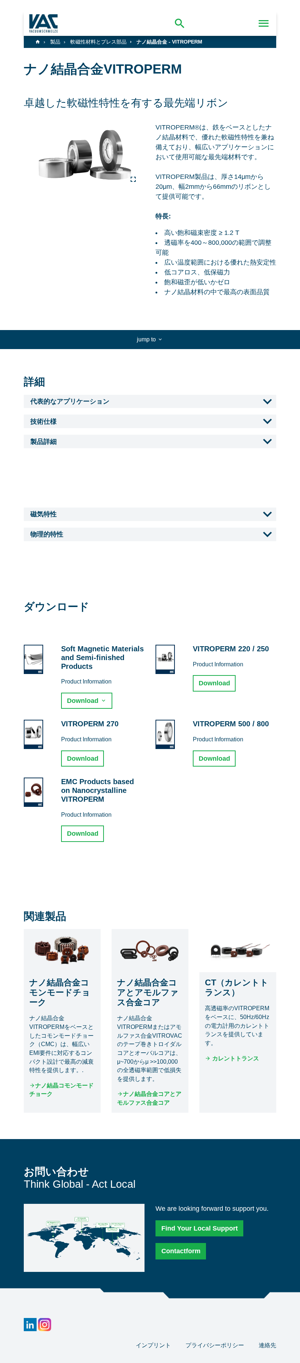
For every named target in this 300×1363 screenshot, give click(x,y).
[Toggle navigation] (264, 23)
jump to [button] (147, 339)
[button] (150, 402)
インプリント (154, 1345)
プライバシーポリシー (215, 1345)
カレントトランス (235, 1058)
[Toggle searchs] (180, 23)
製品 (55, 42)
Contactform (180, 1251)
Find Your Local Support (199, 1228)
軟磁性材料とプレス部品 (98, 42)
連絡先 (267, 1345)
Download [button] (83, 700)
